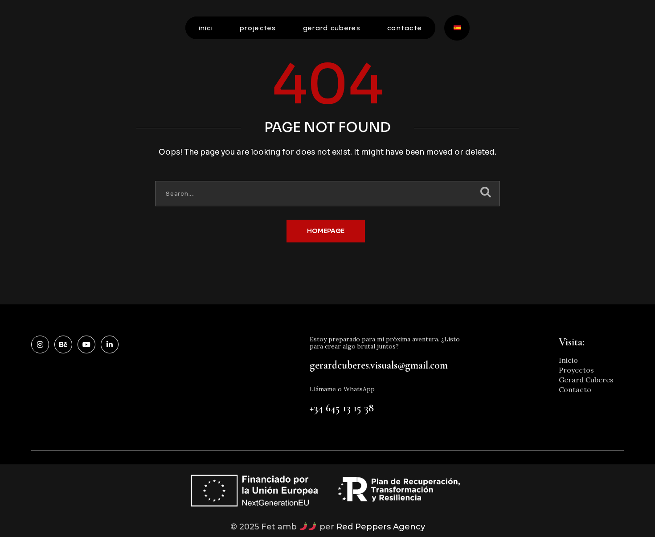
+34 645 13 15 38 (342, 408)
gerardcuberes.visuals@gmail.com (379, 365)
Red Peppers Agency (380, 527)
